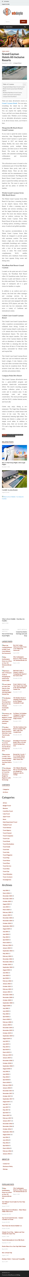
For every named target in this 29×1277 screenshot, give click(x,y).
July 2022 (5, 972)
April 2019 (6, 1049)
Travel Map (6, 857)
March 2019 (6, 1052)
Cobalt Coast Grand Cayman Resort (12, 94)
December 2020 (7, 994)
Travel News (6, 860)
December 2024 (7, 918)
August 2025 (6, 904)
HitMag (18, 1275)
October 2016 (7, 1129)
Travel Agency (5, 51)
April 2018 (6, 1079)
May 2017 (6, 1110)
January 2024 (7, 948)
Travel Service (7, 866)
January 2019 (7, 1057)
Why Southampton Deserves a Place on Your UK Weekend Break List (20, 658)
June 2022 (6, 975)
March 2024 (6, 942)
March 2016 (6, 1148)
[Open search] (25, 27)
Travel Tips (6, 871)
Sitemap (5, 1169)
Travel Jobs (6, 852)
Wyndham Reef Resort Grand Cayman (12, 92)
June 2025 (6, 907)
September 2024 (7, 926)
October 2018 (7, 1063)
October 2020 (7, 1000)
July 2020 (5, 1008)
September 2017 (7, 1099)
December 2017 (7, 1090)
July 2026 (5, 890)
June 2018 (6, 1074)
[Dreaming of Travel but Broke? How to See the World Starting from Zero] (7, 741)
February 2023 (7, 956)
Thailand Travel (7, 825)
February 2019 (7, 1055)
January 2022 (7, 983)
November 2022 (7, 961)
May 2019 (6, 1046)
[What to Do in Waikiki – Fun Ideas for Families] (14, 556)
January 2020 (7, 1025)
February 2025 (7, 912)
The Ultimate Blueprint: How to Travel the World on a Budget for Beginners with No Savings (20, 771)
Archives (5, 792)
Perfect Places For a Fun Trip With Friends (14, 1246)
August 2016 (6, 1134)
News (4, 819)
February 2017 (7, 1118)
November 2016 (7, 1126)
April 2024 (6, 939)
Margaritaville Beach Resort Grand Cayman (14, 87)
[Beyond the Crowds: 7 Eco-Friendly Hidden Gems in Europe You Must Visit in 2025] (7, 754)
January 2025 (7, 915)
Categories (6, 789)
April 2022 (6, 978)
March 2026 (6, 893)
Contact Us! (6, 1163)
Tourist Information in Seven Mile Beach (13, 1240)
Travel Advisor (7, 827)
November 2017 (7, 1093)
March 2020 (6, 1019)
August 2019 (6, 1038)
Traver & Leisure (7, 877)
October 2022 (7, 964)
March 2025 (6, 909)
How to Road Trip (7, 1252)
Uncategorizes (7, 879)
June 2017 (6, 1107)
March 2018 (6, 1082)
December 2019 (7, 1027)
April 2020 (6, 1016)
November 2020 (7, 997)
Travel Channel (7, 833)
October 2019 (7, 1033)
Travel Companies (8, 835)
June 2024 (6, 934)
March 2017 (6, 1115)
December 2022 (7, 959)
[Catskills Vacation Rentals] (14, 479)
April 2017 (6, 1112)
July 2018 (5, 1071)
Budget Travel (7, 805)
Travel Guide (6, 846)
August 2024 (6, 929)
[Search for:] (16, 21)
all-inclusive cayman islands (15, 434)
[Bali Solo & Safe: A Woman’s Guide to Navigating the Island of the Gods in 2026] (7, 670)
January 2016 (7, 1153)
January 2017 (7, 1121)
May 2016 (6, 1142)
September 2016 (7, 1132)
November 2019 (7, 1030)
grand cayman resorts (8, 436)
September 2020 (7, 1003)
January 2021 (7, 992)
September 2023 (7, 950)
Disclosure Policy (8, 1166)
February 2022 (7, 981)
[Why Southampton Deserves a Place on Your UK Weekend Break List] (7, 657)
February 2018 (7, 1085)
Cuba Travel (6, 814)
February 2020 (7, 1022)
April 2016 (6, 1145)
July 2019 (5, 1041)
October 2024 (7, 923)
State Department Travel (10, 822)
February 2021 (7, 989)
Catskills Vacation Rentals (10, 490)
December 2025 (7, 896)
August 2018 (6, 1068)
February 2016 (7, 1151)
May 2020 (6, 1014)
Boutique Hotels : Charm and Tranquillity (13, 1259)
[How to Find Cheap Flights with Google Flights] (14, 453)
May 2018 (6, 1077)
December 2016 (7, 1123)
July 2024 (5, 931)
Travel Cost (6, 838)
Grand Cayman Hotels (9, 103)
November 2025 (7, 898)
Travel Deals (6, 841)
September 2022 (7, 967)
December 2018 (7, 1060)
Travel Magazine (7, 855)
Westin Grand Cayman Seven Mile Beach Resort (13, 89)
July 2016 (5, 1137)
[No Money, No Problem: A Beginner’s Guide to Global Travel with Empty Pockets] (7, 713)
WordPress (11, 1275)
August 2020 (6, 1005)
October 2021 (7, 986)
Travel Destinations (8, 844)
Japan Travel (6, 816)
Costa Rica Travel (8, 811)
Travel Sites (6, 868)
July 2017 (5, 1104)
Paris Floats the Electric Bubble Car (12, 1225)
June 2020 (6, 1011)
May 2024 (6, 937)
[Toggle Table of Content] (23, 84)
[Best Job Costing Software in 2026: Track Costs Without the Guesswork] (7, 645)
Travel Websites (7, 874)
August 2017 (6, 1101)
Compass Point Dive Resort (10, 96)
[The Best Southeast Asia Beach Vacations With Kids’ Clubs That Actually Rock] (7, 727)
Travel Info (6, 849)
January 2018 (7, 1088)
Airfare (5, 803)
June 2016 (6, 1140)
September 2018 (7, 1066)
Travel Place (6, 863)
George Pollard (17, 63)
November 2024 (7, 920)
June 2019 (6, 1044)
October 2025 (7, 901)
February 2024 (7, 945)
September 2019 (7, 1035)
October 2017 (7, 1096)
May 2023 (6, 953)
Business (5, 808)
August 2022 (6, 970)
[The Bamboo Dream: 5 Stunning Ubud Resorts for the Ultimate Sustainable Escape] (7, 698)
